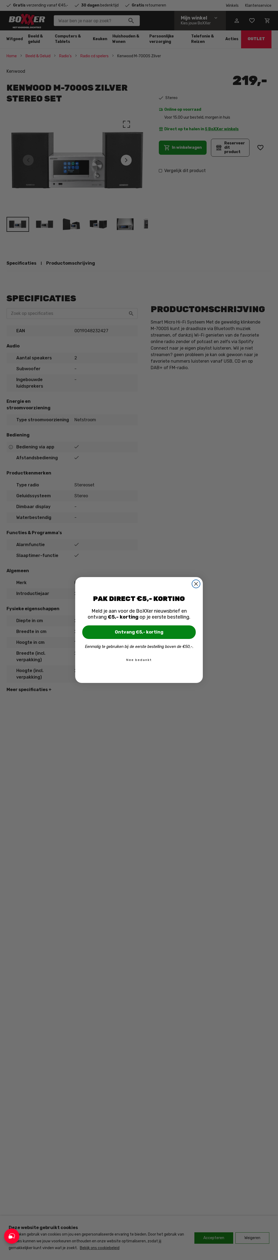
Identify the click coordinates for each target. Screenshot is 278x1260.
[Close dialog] (196, 584)
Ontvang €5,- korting (139, 632)
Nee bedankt (139, 660)
